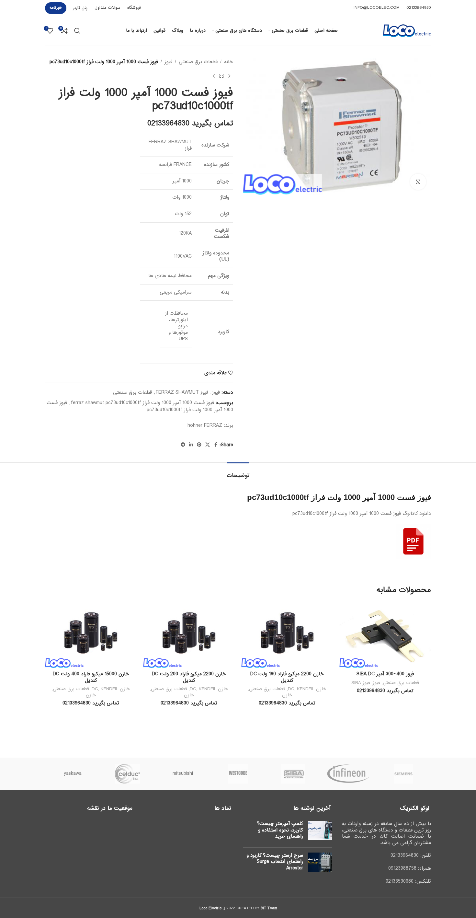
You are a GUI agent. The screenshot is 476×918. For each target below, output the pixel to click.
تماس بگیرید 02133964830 (190, 123)
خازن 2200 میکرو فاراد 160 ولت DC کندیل (287, 677)
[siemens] (403, 774)
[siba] (293, 774)
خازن (287, 695)
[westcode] (238, 774)
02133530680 (400, 881)
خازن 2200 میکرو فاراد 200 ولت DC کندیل (189, 677)
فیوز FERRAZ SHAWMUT (182, 392)
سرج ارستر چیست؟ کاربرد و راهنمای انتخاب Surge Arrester (274, 862)
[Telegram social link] (183, 444)
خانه (228, 61)
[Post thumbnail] (320, 831)
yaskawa (73, 773)
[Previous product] (229, 76)
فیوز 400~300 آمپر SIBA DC (385, 674)
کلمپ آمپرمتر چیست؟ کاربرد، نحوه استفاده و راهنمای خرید (280, 830)
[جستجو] (77, 30)
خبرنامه (56, 8)
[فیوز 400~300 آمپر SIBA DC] (385, 635)
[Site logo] (407, 30)
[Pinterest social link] (199, 444)
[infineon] (348, 774)
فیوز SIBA (360, 682)
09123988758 (402, 868)
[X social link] (207, 444)
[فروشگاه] (221, 76)
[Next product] (214, 76)
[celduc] (127, 774)
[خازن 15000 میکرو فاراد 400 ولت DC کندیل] (91, 635)
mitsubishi (183, 773)
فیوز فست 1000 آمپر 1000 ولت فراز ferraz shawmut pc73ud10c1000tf (142, 403)
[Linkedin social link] (191, 444)
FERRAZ (213, 425)
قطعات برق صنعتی (198, 61)
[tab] (238, 472)
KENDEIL (305, 688)
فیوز (168, 61)
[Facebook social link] (216, 444)
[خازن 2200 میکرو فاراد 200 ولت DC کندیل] (189, 635)
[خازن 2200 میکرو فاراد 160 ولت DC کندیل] (287, 635)
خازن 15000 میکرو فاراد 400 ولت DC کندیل (91, 677)
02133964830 (405, 855)
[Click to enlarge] (418, 182)
